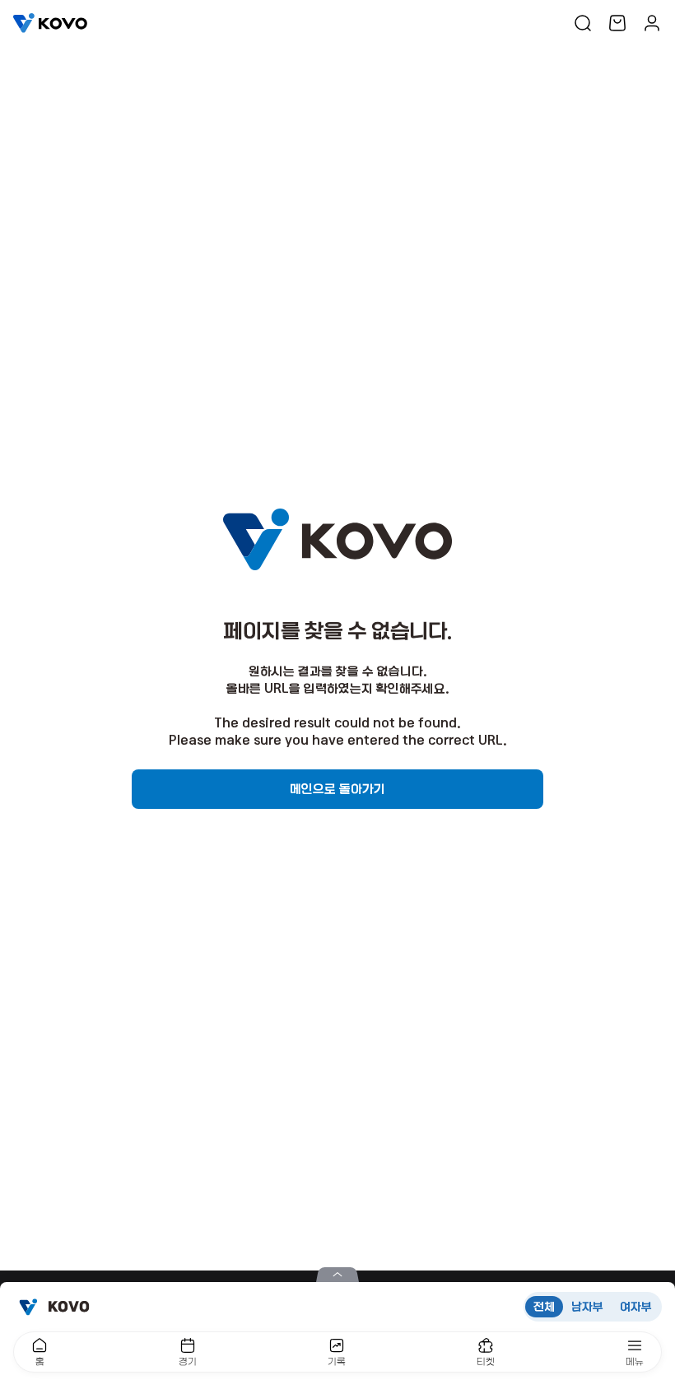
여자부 (636, 1306)
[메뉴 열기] (337, 1274)
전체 (544, 1306)
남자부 (587, 1306)
